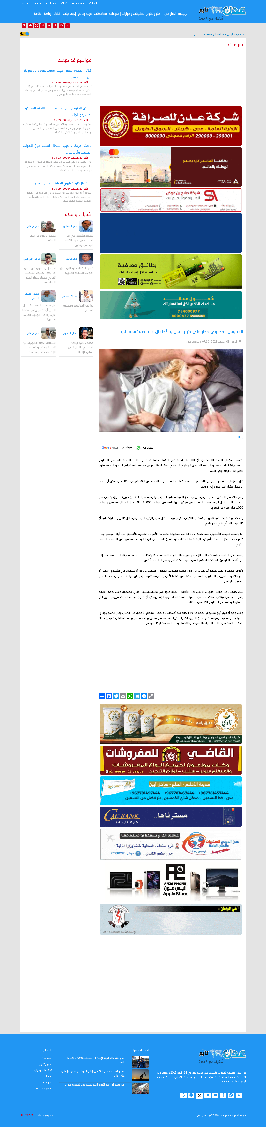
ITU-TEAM (26, 1115)
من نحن (37, 3)
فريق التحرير (51, 3)
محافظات (100, 14)
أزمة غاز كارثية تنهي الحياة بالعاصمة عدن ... (62, 183)
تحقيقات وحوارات (133, 14)
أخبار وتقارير (154, 14)
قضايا (57, 14)
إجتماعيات (69, 14)
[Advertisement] (171, 76)
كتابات (64, 3)
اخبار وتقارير (46, 1064)
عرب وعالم (85, 14)
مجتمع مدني (78, 3)
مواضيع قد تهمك (75, 60)
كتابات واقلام (78, 214)
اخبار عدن (170, 14)
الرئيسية (183, 14)
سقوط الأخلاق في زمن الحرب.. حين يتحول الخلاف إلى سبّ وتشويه (78, 241)
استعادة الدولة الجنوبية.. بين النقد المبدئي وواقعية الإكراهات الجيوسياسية (39, 348)
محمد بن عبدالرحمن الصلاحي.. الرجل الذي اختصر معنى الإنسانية (77, 348)
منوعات (114, 14)
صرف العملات (95, 3)
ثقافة (38, 14)
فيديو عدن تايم (44, 1088)
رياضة (47, 14)
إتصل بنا (25, 3)
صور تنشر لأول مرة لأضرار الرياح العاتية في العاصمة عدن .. (95, 1084)
